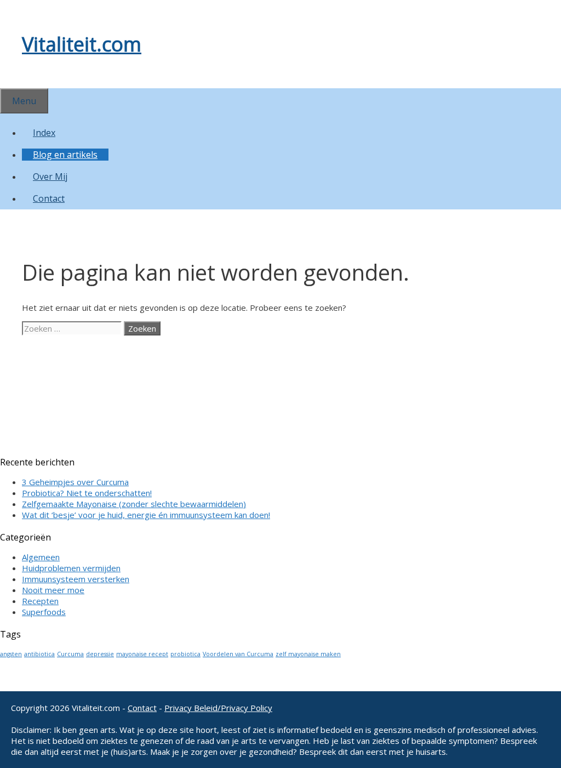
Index (44, 133)
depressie (100, 654)
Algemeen (41, 556)
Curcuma (70, 654)
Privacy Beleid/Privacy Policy (218, 707)
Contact (49, 198)
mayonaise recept (142, 654)
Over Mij (50, 176)
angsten (11, 654)
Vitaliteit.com (81, 44)
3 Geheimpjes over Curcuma (75, 481)
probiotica (185, 654)
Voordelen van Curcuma (238, 654)
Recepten (40, 600)
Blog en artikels (65, 155)
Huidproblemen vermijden (71, 567)
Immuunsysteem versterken (75, 578)
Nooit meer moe (53, 589)
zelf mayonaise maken (308, 654)
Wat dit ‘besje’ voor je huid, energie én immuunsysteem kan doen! (146, 514)
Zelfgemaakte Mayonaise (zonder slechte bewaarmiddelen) (134, 503)
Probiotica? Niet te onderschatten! (87, 492)
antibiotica (39, 654)
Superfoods (44, 611)
